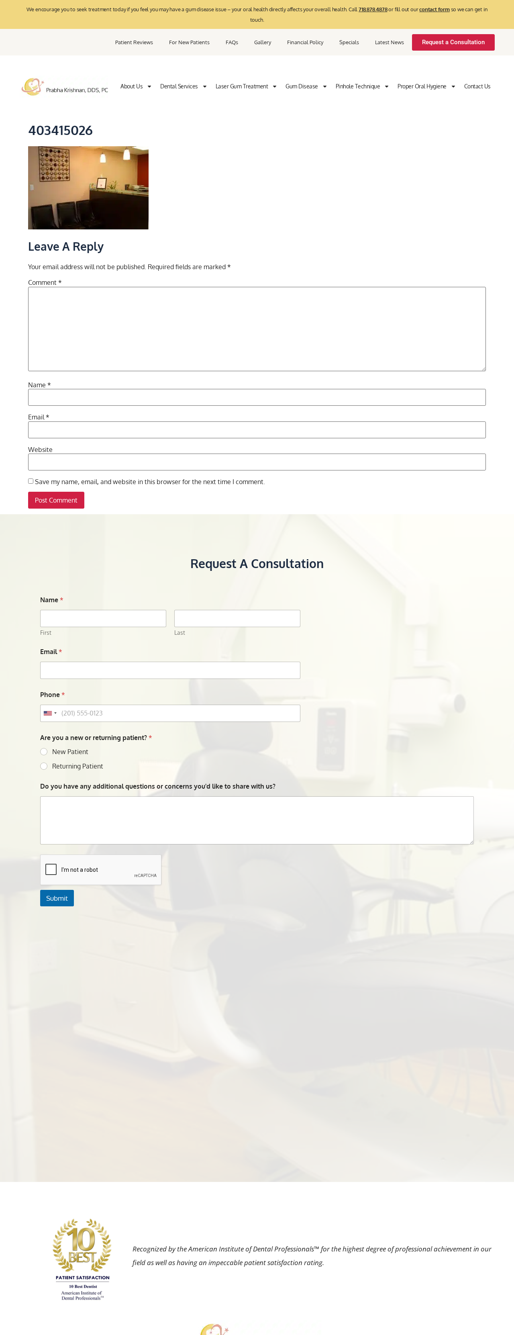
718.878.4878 (373, 9)
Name (39, 385)
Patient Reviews (134, 42)
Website (40, 449)
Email (38, 417)
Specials (349, 42)
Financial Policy (305, 42)
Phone (52, 695)
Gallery (262, 42)
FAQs (232, 42)
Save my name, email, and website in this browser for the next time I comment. (150, 481)
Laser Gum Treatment (242, 86)
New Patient (70, 752)
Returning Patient (77, 766)
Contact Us (477, 86)
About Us (131, 86)
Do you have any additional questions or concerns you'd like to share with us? (157, 786)
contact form (434, 9)
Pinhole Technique (358, 86)
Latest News (389, 42)
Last (179, 632)
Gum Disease (302, 86)
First (45, 632)
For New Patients (189, 42)
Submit (57, 898)
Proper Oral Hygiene (422, 86)
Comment (45, 282)
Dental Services (179, 86)
